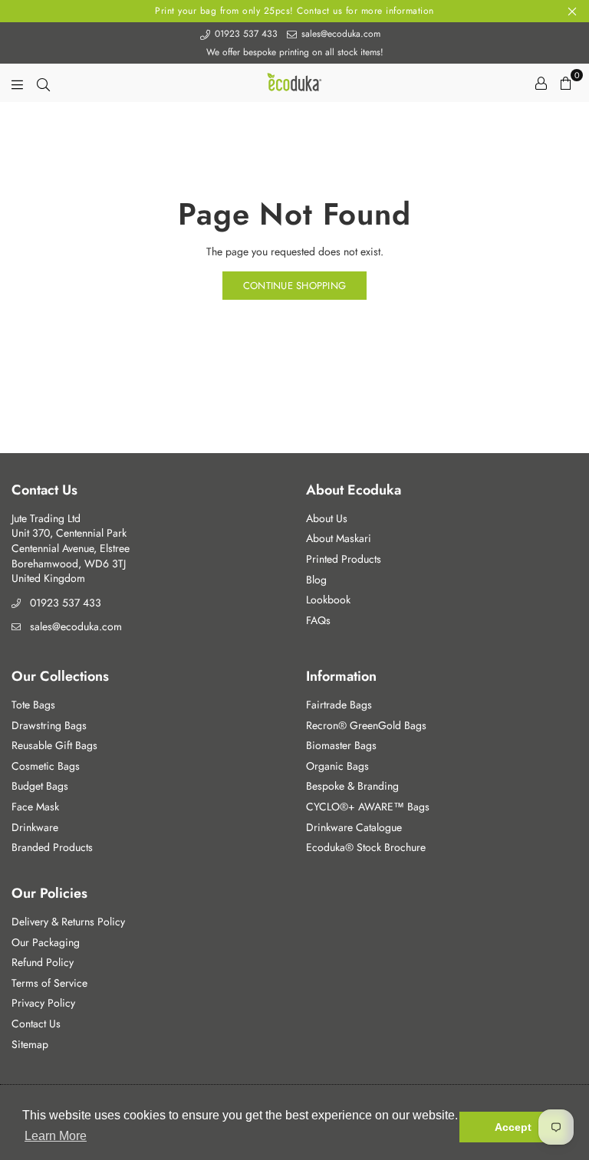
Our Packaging (46, 942)
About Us (326, 518)
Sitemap (30, 1044)
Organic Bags (337, 766)
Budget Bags (40, 786)
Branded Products (52, 847)
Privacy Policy (43, 1002)
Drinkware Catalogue (354, 827)
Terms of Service (49, 983)
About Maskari (338, 538)
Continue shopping (294, 285)
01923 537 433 (245, 34)
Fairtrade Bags (339, 704)
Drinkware (35, 827)
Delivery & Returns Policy (68, 921)
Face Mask (35, 806)
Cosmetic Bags (46, 766)
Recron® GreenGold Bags (366, 725)
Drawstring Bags (49, 725)
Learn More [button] (56, 1135)
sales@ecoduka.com (339, 34)
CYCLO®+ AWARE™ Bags (367, 806)
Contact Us (36, 1023)
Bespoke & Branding (352, 786)
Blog (316, 579)
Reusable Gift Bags (54, 745)
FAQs (318, 620)
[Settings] (541, 82)
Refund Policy (43, 962)
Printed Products (343, 559)
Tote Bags (33, 704)
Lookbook (328, 599)
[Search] (43, 82)
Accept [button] (513, 1127)
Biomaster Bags (341, 745)
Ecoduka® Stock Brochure (366, 847)
